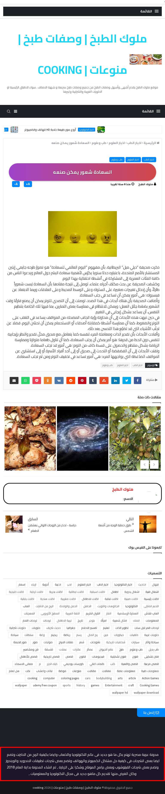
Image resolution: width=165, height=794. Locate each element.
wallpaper (21, 685)
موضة (62, 670)
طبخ (121, 649)
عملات (63, 649)
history (80, 685)
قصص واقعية (129, 663)
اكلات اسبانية (97, 591)
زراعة (42, 634)
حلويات (36, 627)
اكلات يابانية (27, 598)
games (95, 685)
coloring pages (70, 678)
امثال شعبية (120, 620)
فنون (135, 656)
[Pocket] (36, 380)
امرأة (104, 620)
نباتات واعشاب (44, 670)
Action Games (150, 678)
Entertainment (113, 685)
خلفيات (134, 634)
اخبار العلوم (133, 159)
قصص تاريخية (51, 656)
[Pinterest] (82, 380)
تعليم (106, 627)
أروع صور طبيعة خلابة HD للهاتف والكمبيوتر (61, 129)
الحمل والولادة (68, 606)
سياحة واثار (152, 642)
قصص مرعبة (151, 663)
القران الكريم (93, 613)
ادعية (58, 584)
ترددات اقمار (30, 620)
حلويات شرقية (17, 627)
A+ (28, 184)
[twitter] (126, 380)
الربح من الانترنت (44, 606)
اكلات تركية (36, 591)
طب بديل (154, 649)
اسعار (21, 584)
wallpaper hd (120, 692)
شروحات (95, 642)
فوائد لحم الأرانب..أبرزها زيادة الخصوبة (82, 449)
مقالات (91, 670)
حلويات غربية (151, 634)
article (132, 678)
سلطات (28, 634)
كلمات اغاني (97, 663)
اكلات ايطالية (76, 591)
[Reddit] (70, 380)
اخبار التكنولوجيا (98, 130)
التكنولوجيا (131, 606)
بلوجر (92, 620)
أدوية (45, 584)
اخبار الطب (149, 159)
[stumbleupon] (103, 380)
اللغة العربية (73, 613)
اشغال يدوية (131, 591)
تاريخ (80, 620)
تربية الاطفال (64, 620)
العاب (26, 606)
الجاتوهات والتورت (108, 606)
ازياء (33, 584)
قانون (82, 656)
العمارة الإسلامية (127, 613)
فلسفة (48, 649)
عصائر (90, 649)
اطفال (114, 591)
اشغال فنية (152, 591)
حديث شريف (53, 627)
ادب (69, 584)
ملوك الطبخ (145, 184)
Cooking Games (149, 685)
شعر (81, 642)
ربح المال (93, 634)
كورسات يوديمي (73, 663)
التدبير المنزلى (151, 606)
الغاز (108, 613)
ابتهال (155, 584)
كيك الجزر (52, 663)
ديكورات (119, 634)
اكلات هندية (47, 598)
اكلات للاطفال (90, 598)
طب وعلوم (117, 159)
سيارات (135, 642)
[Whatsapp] (25, 380)
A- (16, 184)
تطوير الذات (121, 627)
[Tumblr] (93, 380)
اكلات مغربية (68, 598)
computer (49, 678)
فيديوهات (98, 656)
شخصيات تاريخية (115, 642)
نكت (27, 670)
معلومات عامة (126, 670)
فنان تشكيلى (151, 656)
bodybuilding (104, 678)
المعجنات (29, 613)
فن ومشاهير (30, 649)
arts (120, 678)
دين (106, 634)
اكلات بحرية (56, 591)
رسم (79, 634)
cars (87, 678)
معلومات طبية (150, 670)
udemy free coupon (45, 685)
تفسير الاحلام (89, 627)
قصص (69, 656)
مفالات (106, 670)
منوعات (76, 670)
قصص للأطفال (28, 656)
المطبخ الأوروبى (50, 613)
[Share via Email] (14, 380)
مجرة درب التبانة (134, 443)
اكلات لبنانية (111, 598)
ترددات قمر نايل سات (146, 627)
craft (131, 685)
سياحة (14, 634)
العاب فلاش (151, 613)
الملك (136, 620)
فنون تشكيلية (118, 656)
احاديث (142, 584)
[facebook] (137, 380)
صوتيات (48, 642)
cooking (32, 678)
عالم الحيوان (106, 649)
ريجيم (54, 634)
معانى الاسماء (24, 663)
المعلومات (152, 620)
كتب (112, 663)
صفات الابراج (66, 642)
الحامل (87, 606)
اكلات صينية (131, 598)
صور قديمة (20, 642)
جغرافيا (71, 627)
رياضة (66, 634)
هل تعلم (14, 670)
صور (35, 642)
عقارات (77, 649)
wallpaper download (146, 692)
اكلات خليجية (16, 591)
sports (66, 685)
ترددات (47, 620)
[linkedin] (115, 380)
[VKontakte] (59, 380)
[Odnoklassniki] (48, 380)
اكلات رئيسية (151, 598)
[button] (149, 11)
